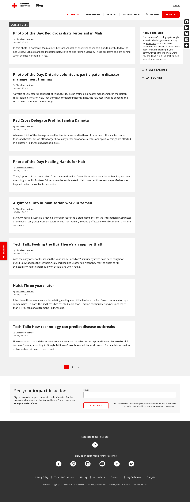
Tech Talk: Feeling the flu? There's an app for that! (59, 244)
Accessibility (99, 477)
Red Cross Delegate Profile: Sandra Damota (51, 120)
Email (86, 389)
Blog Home (73, 14)
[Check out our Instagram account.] (73, 464)
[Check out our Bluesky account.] (131, 464)
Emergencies (93, 14)
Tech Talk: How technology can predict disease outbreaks (64, 326)
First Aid (111, 14)
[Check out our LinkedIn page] (88, 464)
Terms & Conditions (64, 477)
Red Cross (151, 43)
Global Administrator (25, 39)
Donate (170, 14)
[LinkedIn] (187, 28)
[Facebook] (187, 22)
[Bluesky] (187, 34)
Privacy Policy (41, 477)
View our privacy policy (165, 406)
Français (176, 5)
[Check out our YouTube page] (102, 464)
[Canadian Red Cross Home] (20, 5)
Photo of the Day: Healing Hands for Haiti (50, 161)
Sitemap (83, 477)
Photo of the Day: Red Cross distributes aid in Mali (57, 33)
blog (39, 5)
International (131, 14)
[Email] (187, 39)
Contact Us (116, 477)
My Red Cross (134, 477)
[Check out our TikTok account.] (117, 464)
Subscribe (96, 405)
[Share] (187, 45)
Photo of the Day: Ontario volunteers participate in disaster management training (66, 77)
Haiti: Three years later (33, 285)
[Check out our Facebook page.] (58, 464)
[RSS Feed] (95, 445)
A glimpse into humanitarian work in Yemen (52, 202)
